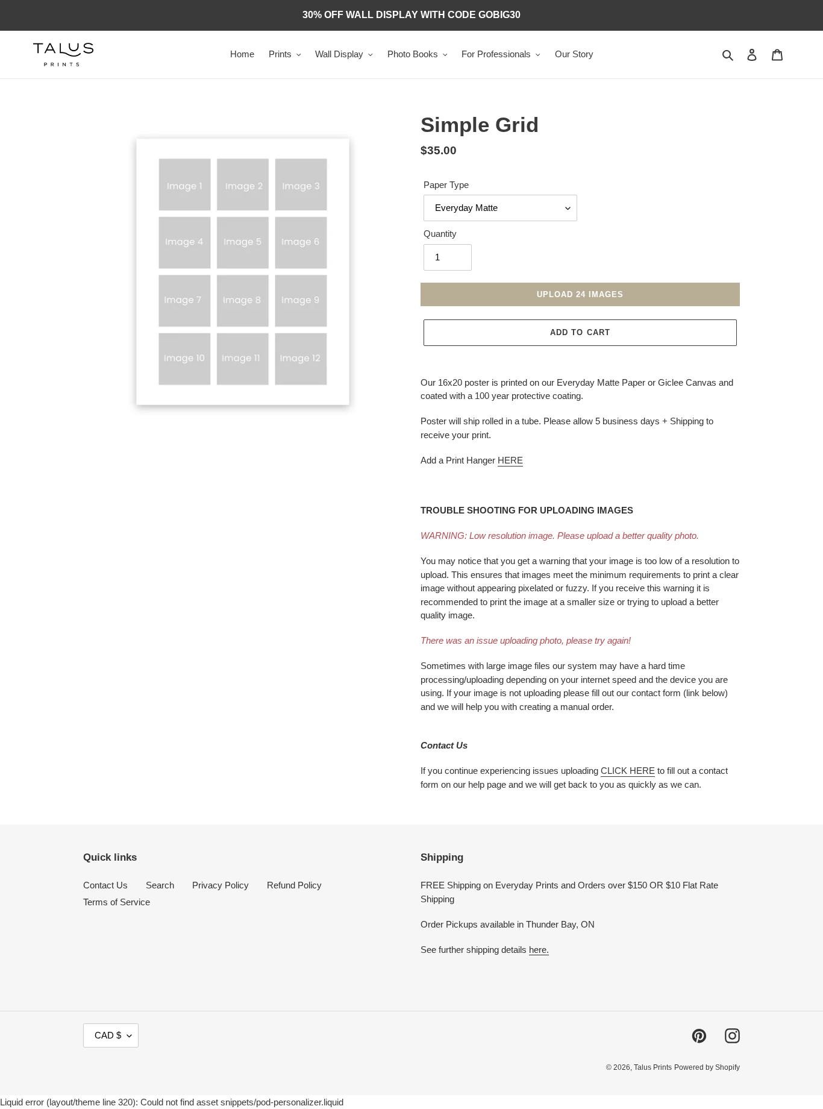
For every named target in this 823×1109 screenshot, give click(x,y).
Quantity (440, 233)
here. (539, 949)
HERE (510, 460)
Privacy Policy (220, 885)
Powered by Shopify (707, 1067)
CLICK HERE (628, 770)
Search (160, 885)
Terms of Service (116, 902)
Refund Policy (294, 885)
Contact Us (105, 885)
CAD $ (108, 1035)
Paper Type (446, 185)
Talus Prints (653, 1067)
